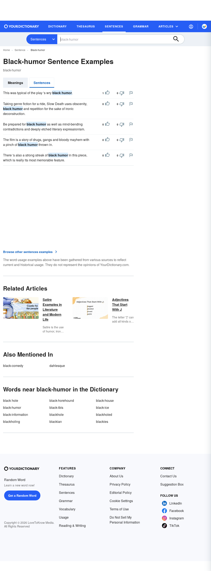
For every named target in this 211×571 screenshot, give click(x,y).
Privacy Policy (120, 484)
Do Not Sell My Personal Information (125, 520)
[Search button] (178, 39)
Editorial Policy (121, 492)
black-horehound (61, 400)
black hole (10, 400)
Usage (64, 517)
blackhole (56, 414)
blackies (102, 421)
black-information (15, 414)
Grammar (66, 500)
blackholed (104, 414)
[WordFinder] (204, 26)
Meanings (15, 82)
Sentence (20, 50)
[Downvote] (121, 93)
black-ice (102, 407)
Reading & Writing (72, 525)
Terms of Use (119, 509)
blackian (55, 421)
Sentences (38, 39)
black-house (105, 400)
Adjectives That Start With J (120, 304)
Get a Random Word (22, 495)
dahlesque (57, 365)
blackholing (11, 421)
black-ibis (56, 407)
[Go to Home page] (21, 26)
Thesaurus (67, 484)
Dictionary (66, 476)
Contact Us (168, 476)
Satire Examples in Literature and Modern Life (52, 309)
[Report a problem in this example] (131, 92)
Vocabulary (67, 509)
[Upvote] (107, 93)
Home (6, 50)
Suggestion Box (172, 484)
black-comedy (13, 365)
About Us (116, 476)
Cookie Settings (121, 500)
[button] (191, 26)
